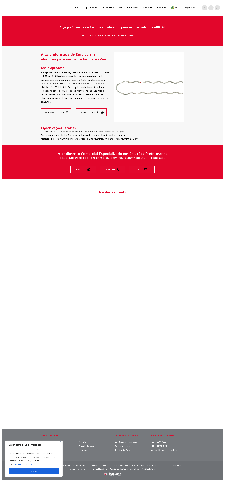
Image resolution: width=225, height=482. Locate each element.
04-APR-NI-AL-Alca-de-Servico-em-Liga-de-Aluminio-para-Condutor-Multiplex (83, 131)
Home (83, 35)
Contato (82, 442)
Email (140, 170)
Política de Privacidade (22, 464)
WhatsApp (81, 170)
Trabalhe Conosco (86, 446)
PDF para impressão (89, 112)
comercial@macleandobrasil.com (164, 450)
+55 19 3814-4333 (158, 442)
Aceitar (34, 471)
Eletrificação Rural (122, 450)
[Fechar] (60, 441)
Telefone (110, 170)
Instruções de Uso (54, 112)
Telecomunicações (122, 446)
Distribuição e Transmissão (126, 442)
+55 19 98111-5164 (159, 446)
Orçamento (190, 8)
